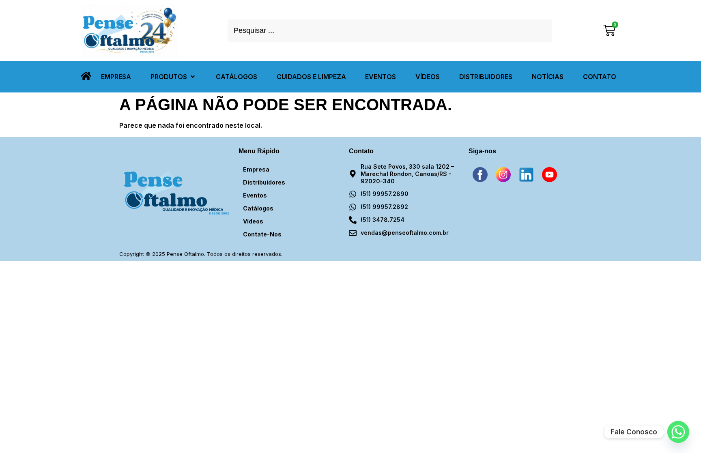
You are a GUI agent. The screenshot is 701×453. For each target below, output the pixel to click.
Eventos (255, 195)
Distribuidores (264, 182)
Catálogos (258, 208)
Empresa (256, 169)
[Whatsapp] (678, 432)
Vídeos (253, 221)
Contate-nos (262, 234)
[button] (173, 76)
